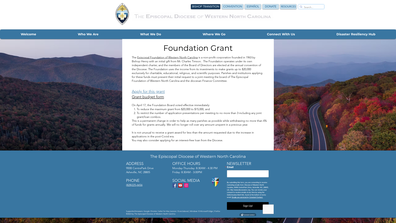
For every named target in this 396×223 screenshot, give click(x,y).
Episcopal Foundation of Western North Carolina (167, 57)
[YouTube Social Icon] (180, 185)
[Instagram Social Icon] (186, 185)
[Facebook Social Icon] (174, 185)
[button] (28, 34)
